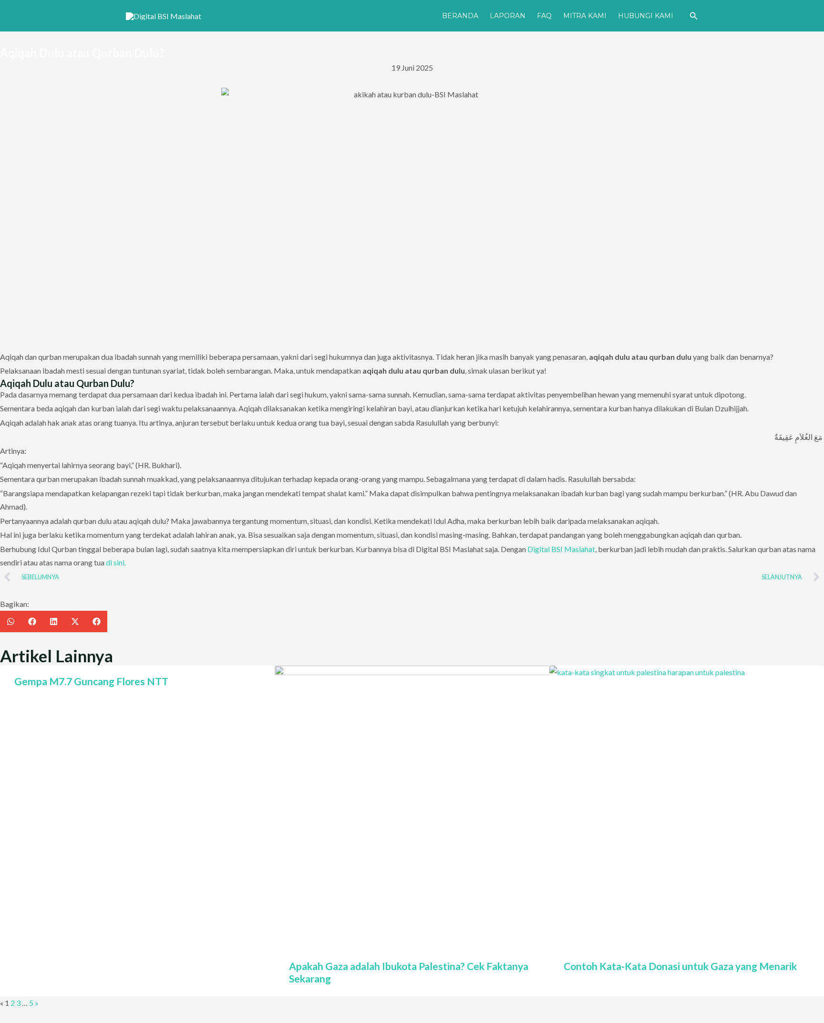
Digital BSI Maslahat (561, 548)
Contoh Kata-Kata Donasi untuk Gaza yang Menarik (680, 966)
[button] (694, 16)
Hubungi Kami (645, 15)
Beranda (460, 15)
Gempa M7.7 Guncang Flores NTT (91, 681)
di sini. (116, 562)
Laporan (507, 15)
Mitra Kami (585, 15)
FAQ (544, 15)
